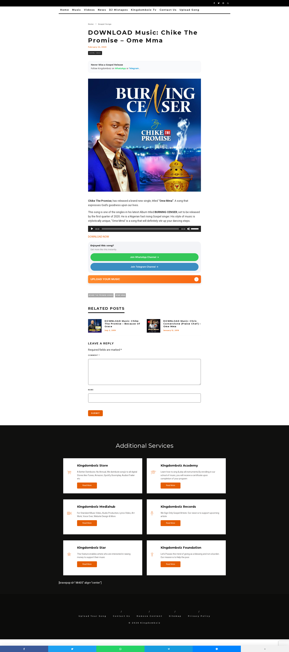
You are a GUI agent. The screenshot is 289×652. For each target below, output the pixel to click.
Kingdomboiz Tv (144, 9)
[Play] (91, 228)
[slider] (195, 228)
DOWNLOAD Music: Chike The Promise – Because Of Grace (122, 324)
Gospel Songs (95, 53)
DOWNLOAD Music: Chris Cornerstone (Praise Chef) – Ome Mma (182, 324)
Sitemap (175, 616)
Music (76, 9)
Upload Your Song (92, 616)
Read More (87, 485)
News (102, 9)
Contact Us (168, 9)
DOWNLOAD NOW (98, 236)
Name (91, 390)
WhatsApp (120, 68)
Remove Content (149, 616)
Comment (94, 355)
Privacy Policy (199, 616)
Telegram (134, 68)
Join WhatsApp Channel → (144, 257)
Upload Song (189, 9)
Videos (89, 9)
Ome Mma (121, 295)
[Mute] (188, 228)
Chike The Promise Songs (101, 295)
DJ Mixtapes (118, 9)
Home (64, 9)
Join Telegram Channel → (144, 266)
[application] (144, 229)
